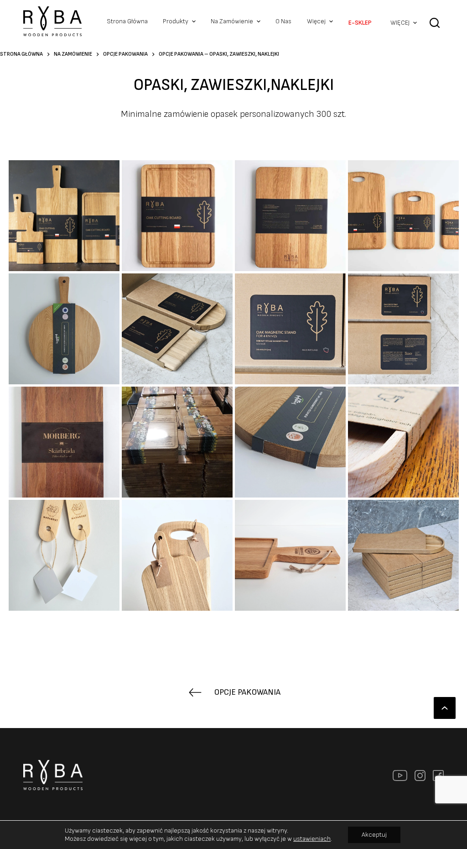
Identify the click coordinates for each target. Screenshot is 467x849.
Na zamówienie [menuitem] (232, 21)
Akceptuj (374, 835)
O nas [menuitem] (283, 21)
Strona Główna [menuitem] (127, 21)
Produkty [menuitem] (175, 21)
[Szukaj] (434, 29)
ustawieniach (312, 839)
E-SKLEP (360, 22)
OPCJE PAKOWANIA (247, 692)
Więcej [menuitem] (316, 21)
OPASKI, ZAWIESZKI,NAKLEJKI (234, 85)
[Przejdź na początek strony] (445, 708)
